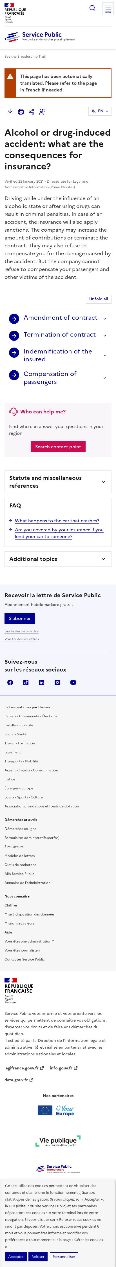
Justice (10, 779)
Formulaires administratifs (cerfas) (32, 837)
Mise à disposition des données (29, 914)
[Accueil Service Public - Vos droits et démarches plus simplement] (41, 42)
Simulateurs (14, 846)
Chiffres (11, 905)
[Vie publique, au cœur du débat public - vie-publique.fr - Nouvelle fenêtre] (58, 1142)
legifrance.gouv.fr (22, 1068)
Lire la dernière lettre (22, 631)
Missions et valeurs (19, 923)
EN (101, 111)
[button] (42, 112)
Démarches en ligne (20, 828)
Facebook (10, 682)
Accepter (16, 1256)
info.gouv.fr (61, 1068)
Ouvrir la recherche (92, 8)
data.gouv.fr (16, 1080)
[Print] (21, 112)
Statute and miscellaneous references (45, 482)
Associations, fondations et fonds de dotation (42, 806)
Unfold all (98, 299)
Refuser (38, 1256)
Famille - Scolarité (19, 725)
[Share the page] (31, 112)
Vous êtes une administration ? (29, 941)
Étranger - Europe (19, 788)
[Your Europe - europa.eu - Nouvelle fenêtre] (58, 1110)
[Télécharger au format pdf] (10, 112)
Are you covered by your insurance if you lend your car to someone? (59, 533)
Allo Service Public (19, 873)
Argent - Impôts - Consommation (31, 770)
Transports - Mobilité (21, 761)
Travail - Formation (20, 743)
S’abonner (20, 618)
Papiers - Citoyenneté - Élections (31, 716)
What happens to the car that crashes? (57, 520)
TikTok (26, 682)
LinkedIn (41, 682)
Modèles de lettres (20, 855)
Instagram (57, 682)
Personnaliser (64, 1256)
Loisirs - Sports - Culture (24, 797)
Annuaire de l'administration (27, 882)
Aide (8, 932)
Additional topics (33, 559)
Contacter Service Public (25, 959)
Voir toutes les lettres (22, 639)
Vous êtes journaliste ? (22, 950)
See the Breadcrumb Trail (25, 56)
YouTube (73, 682)
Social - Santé (15, 734)
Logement (13, 752)
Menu (108, 12)
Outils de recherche (20, 864)
